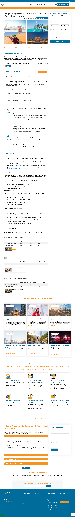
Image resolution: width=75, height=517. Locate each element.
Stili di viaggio (44, 4)
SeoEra (42, 514)
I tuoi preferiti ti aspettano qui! (68, 1)
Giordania (24, 499)
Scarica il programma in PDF (42, 18)
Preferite (36, 501)
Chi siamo (50, 4)
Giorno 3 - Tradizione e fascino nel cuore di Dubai (18, 93)
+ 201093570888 (64, 497)
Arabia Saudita (25, 505)
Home (31, 4)
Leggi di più (26, 467)
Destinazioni (36, 4)
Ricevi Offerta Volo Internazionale (60, 37)
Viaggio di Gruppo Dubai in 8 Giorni (36, 345)
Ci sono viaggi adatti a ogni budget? (12, 459)
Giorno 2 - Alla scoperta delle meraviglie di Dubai (18, 89)
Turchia (23, 501)
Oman (23, 497)
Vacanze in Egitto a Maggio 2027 (52, 503)
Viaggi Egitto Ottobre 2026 (52, 507)
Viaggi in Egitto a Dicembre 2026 (52, 500)
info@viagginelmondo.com (66, 496)
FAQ (36, 505)
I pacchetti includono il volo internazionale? (14, 463)
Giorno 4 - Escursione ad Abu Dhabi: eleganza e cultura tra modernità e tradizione (27, 97)
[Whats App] (2, 514)
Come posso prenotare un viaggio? (12, 435)
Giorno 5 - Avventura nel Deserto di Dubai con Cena (19, 100)
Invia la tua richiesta (65, 501)
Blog (55, 4)
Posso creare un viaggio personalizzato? (13, 454)
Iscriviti (48, 486)
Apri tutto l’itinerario (42, 71)
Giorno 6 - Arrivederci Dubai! (13, 104)
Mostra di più (50, 509)
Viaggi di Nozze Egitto (51, 497)
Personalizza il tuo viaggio (39, 499)
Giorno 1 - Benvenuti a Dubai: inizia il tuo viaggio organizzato (21, 76)
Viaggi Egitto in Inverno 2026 (53, 505)
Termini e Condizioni (51, 496)
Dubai (23, 503)
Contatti (36, 503)
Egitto (23, 496)
